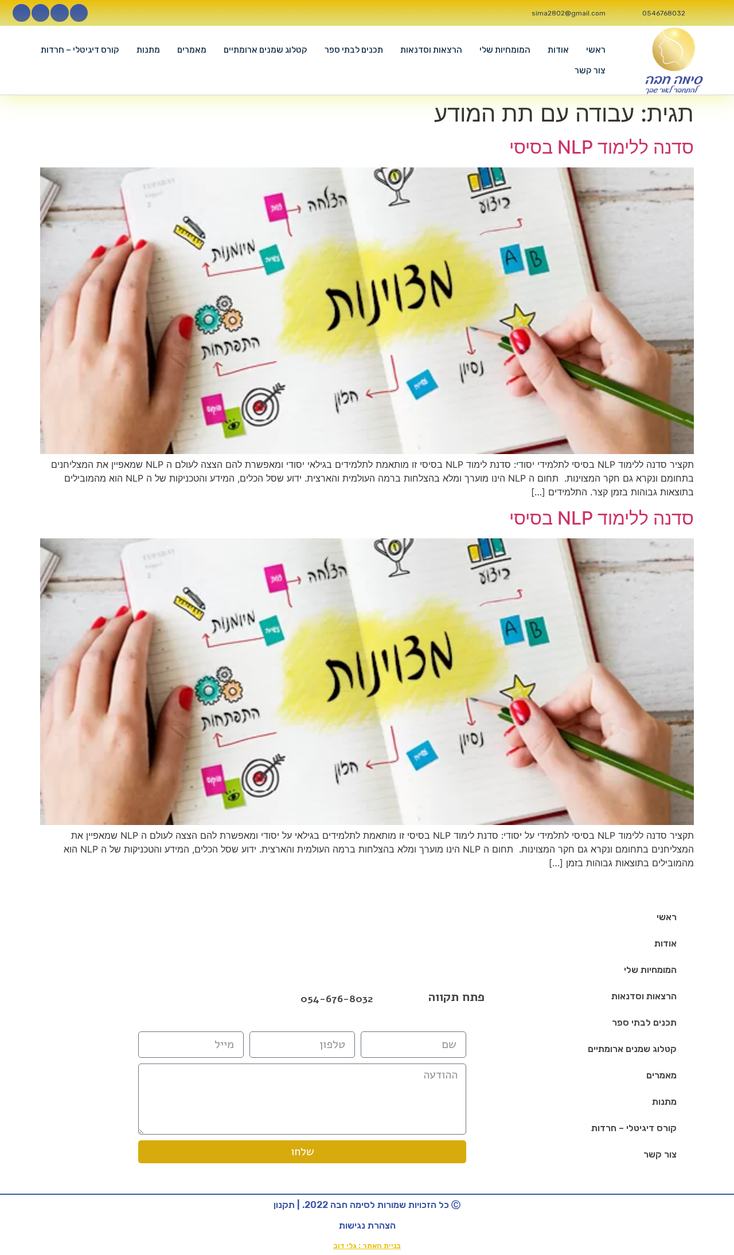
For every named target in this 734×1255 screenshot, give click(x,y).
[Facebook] (176, 998)
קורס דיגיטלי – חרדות (80, 50)
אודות (558, 50)
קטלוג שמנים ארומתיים (265, 50)
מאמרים (191, 50)
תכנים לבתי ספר (354, 50)
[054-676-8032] (289, 1000)
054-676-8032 (336, 999)
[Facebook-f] (79, 13)
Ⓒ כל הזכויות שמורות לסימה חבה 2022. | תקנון (367, 1204)
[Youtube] (40, 13)
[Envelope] (206, 998)
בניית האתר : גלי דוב (367, 1245)
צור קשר (590, 70)
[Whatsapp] (21, 13)
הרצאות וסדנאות (431, 50)
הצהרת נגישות (367, 1225)
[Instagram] (59, 13)
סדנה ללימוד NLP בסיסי (601, 147)
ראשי (596, 50)
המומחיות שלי (504, 50)
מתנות (148, 50)
